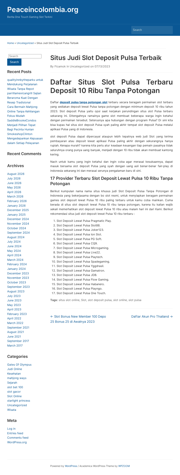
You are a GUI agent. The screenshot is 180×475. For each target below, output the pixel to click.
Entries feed (15, 433)
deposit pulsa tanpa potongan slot (83, 102)
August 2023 (15, 291)
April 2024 (14, 255)
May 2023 (14, 305)
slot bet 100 (15, 387)
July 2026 (14, 178)
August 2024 (15, 237)
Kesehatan (14, 373)
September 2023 (18, 286)
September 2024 (18, 232)
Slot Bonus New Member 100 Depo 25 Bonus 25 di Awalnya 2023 (78, 319)
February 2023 (17, 314)
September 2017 (18, 341)
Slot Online (14, 396)
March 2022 (15, 323)
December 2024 (18, 219)
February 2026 (17, 201)
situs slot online (69, 300)
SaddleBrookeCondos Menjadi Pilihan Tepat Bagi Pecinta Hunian (21, 125)
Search (168, 30)
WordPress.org (17, 442)
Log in (11, 428)
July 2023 (14, 296)
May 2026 (14, 187)
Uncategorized (25, 42)
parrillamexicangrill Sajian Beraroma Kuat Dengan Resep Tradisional (24, 97)
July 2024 (14, 241)
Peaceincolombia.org (42, 9)
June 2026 (14, 183)
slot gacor (14, 391)
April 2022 (14, 318)
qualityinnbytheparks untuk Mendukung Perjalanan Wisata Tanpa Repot (25, 84)
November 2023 (18, 277)
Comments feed (17, 437)
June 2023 (14, 300)
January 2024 (16, 268)
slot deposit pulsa (100, 300)
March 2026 (15, 196)
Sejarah (12, 382)
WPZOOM (124, 465)
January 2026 (16, 205)
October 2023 (16, 282)
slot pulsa (134, 300)
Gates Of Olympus (19, 364)
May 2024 (14, 250)
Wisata (11, 409)
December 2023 (18, 273)
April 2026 (14, 192)
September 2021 (18, 327)
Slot (83, 300)
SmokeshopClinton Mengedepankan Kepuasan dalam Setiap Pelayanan (25, 138)
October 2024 (16, 228)
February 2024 (17, 264)
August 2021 (15, 332)
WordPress (71, 465)
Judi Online (14, 369)
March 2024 (15, 259)
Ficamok (60, 66)
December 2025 (18, 210)
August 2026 (15, 174)
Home (10, 42)
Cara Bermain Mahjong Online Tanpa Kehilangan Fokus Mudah (23, 111)
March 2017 (15, 345)
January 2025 (16, 214)
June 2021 (14, 336)
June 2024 (14, 246)
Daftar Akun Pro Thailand (152, 316)
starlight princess (18, 400)
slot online (120, 300)
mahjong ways (16, 378)
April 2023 (14, 309)
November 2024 (18, 223)
